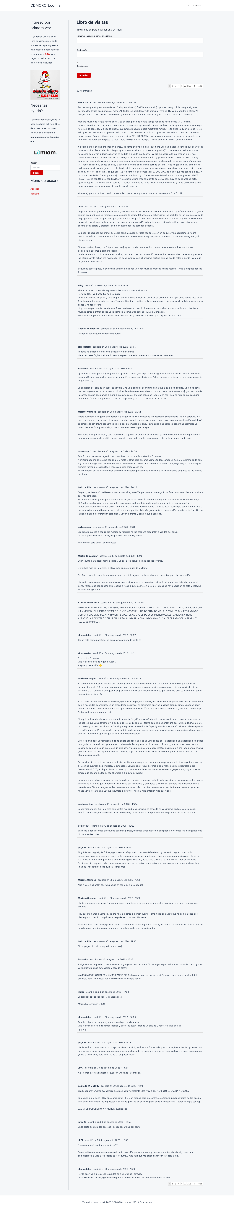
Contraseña (82, 50)
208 (189, 85)
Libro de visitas (194, 5)
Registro (34, 193)
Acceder (34, 188)
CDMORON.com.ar (46, 5)
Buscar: (33, 163)
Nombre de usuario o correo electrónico (94, 36)
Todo (199, 85)
